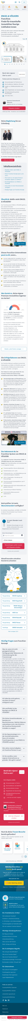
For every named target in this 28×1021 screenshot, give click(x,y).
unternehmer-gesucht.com (8, 994)
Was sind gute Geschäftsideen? (10, 952)
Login (24, 2)
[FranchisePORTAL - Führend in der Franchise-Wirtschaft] (3, 2)
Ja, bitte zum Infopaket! (7, 160)
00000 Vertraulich (12, 627)
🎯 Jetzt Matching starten (14, 883)
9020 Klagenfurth (12, 601)
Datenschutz (5, 1012)
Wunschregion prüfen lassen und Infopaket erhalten (13, 546)
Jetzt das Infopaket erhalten (14, 817)
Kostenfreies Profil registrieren (9, 975)
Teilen (24, 39)
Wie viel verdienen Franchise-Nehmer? (11, 926)
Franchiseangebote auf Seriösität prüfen (12, 924)
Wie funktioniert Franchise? (9, 916)
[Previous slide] (22, 856)
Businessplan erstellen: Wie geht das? (11, 962)
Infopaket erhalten (17, 1017)
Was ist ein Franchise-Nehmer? (9, 957)
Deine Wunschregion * (7, 533)
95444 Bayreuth (12, 617)
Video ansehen (21, 243)
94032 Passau (11, 622)
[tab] (6, 59)
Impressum (5, 1009)
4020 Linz (10, 612)
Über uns (4, 1005)
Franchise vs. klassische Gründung (10, 918)
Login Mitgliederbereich (8, 977)
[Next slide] (25, 856)
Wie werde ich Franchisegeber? (9, 969)
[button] (19, 2)
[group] (6, 847)
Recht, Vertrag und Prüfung (9, 944)
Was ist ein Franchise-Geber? (9, 954)
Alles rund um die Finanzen (9, 941)
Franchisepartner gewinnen (9, 972)
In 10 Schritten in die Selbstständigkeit (11, 921)
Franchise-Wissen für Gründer (9, 936)
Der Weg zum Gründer (7, 934)
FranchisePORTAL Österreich (9, 987)
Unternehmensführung (7, 939)
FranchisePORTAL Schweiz (8, 990)
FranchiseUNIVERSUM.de (8, 997)
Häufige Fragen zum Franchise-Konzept (14, 189)
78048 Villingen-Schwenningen (13, 606)
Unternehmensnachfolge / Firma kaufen (12, 959)
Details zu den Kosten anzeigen (13, 349)
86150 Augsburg (12, 596)
